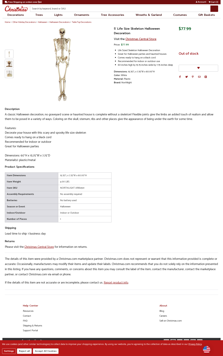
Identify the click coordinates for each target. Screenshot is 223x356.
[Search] (214, 8)
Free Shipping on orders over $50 (25, 2)
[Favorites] (198, 68)
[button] (180, 77)
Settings (9, 351)
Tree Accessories (112, 15)
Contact (27, 316)
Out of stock (189, 54)
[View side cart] (217, 2)
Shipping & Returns (32, 326)
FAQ (25, 321)
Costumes (180, 15)
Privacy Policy (195, 344)
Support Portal (30, 330)
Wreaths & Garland (149, 15)
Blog (161, 311)
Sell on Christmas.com (170, 321)
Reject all (24, 351)
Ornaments (81, 15)
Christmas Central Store (140, 39)
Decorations (15, 15)
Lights (58, 15)
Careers (163, 316)
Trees (39, 15)
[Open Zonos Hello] (206, 349)
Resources (28, 311)
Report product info (116, 282)
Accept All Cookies (46, 351)
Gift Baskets (206, 15)
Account (202, 2)
